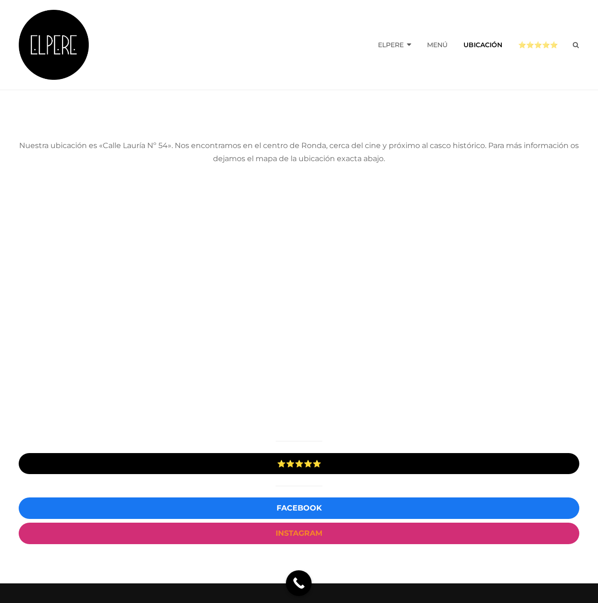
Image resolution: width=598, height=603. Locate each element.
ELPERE (391, 45)
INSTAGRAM (299, 533)
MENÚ (437, 45)
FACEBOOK (299, 508)
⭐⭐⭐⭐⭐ (538, 45)
